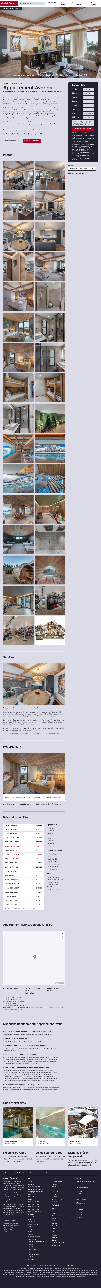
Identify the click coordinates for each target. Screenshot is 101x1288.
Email (93, 168)
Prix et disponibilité (63, 75)
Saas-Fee (55, 1191)
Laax (53, 1189)
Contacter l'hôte (32, 141)
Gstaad (54, 1184)
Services (41, 75)
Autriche (55, 1205)
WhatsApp (73, 168)
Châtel (30, 1194)
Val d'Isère (31, 1257)
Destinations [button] (51, 2)
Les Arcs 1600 (32, 1219)
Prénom (74, 105)
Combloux (31, 1197)
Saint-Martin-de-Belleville (36, 1242)
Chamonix (31, 1184)
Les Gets (30, 1227)
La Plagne (31, 1217)
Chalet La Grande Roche (13, 1142)
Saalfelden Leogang (58, 1216)
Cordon (30, 1199)
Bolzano (54, 1237)
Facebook (83, 168)
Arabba (54, 1235)
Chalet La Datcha (43, 1142)
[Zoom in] (62, 933)
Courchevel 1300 (33, 1202)
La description (19, 75)
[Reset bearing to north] (62, 939)
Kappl (54, 1208)
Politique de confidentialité (65, 1265)
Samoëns (31, 1247)
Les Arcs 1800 (32, 1222)
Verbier (54, 1197)
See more (36, 130)
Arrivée (74, 89)
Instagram (81, 1203)
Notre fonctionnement (77, 3)
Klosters (54, 1187)
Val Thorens (31, 1259)
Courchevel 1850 (47, 91)
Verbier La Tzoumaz (58, 1199)
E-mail (74, 113)
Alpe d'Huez (31, 1182)
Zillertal (54, 1226)
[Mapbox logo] (59, 983)
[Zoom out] (62, 936)
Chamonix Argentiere (34, 1187)
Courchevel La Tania (34, 1212)
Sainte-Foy (31, 1244)
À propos (63, 3)
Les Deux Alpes (33, 1224)
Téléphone (75, 117)
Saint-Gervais (32, 1239)
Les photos (31, 75)
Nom (73, 109)
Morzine (30, 1234)
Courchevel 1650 (33, 1207)
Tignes (30, 1252)
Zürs (53, 1228)
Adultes (74, 97)
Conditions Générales (49, 1265)
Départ (74, 93)
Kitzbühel (55, 1211)
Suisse (54, 1178)
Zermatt (54, 1202)
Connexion (94, 4)
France (58, 91)
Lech (53, 1213)
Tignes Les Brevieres (34, 1254)
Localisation (77, 75)
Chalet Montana (75, 1142)
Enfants (74, 101)
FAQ (85, 75)
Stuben (54, 1223)
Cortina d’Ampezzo (58, 1242)
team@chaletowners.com (86, 1182)
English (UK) (80, 1212)
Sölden (54, 1218)
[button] (34, 957)
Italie (54, 1232)
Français (79, 1217)
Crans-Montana (57, 1182)
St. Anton (55, 1221)
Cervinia (54, 1240)
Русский (79, 1215)
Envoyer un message (83, 129)
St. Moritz (55, 1194)
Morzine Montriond (34, 1237)
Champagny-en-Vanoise (35, 1191)
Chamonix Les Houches (35, 1189)
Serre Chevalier (32, 1249)
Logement (50, 75)
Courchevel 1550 (33, 1204)
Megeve (30, 1229)
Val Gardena (56, 1245)
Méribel (30, 1232)
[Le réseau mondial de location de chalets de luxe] (9, 3)
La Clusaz (31, 1214)
